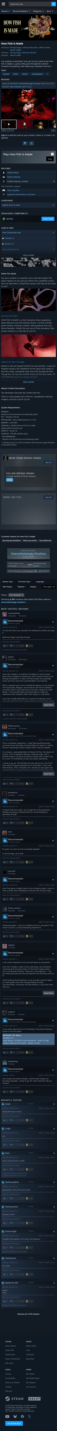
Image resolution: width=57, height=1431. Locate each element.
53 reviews (22, 616)
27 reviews (11, 948)
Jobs (28, 1350)
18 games (11, 795)
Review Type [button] (7, 582)
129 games (12, 616)
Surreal (6, 74)
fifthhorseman (14, 726)
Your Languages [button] (15, 595)
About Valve (31, 1346)
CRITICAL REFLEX (29, 53)
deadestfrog (13, 1061)
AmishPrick (12, 792)
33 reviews (21, 911)
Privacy (8, 1374)
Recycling (30, 1359)
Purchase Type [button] (24, 582)
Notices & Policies (12, 1382)
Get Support (31, 1382)
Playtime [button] (21, 587)
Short (15, 74)
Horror (25, 74)
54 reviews (12, 874)
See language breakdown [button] (11, 540)
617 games (12, 659)
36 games (11, 1014)
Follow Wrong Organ (20, 473)
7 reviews (11, 1064)
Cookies (8, 1387)
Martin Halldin (15, 50)
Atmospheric (37, 74)
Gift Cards (9, 1363)
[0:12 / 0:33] (28, 104)
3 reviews (21, 795)
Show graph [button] (47, 587)
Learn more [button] (48, 219)
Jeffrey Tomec (44, 47)
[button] (5, 11)
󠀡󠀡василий (11, 871)
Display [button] (33, 587)
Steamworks (10, 1354)
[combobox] (30, 4)
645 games (12, 728)
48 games (11, 911)
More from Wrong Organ (25, 458)
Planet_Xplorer (14, 908)
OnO (10, 832)
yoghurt (11, 1012)
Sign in (4, 135)
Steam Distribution (12, 1359)
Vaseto (11, 657)
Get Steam (30, 1374)
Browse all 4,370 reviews (29, 1314)
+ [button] (47, 74)
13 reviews (11, 834)
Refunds (8, 1391)
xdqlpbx (11, 945)
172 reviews (23, 728)
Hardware (30, 1354)
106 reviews (23, 659)
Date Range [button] (7, 587)
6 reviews (21, 1014)
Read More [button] (48, 705)
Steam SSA (9, 1350)
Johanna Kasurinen (30, 47)
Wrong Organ (15, 47)
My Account (31, 1387)
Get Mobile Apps (14, 1423)
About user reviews (30, 540)
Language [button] (40, 582)
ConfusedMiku (14, 613)
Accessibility (10, 1378)
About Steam (10, 1346)
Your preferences (45, 540)
